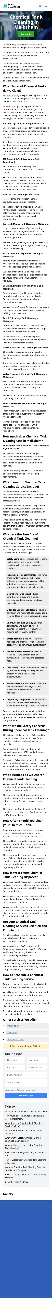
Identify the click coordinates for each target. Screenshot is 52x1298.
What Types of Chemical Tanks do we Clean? (26, 1111)
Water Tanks (13, 1025)
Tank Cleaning (12, 95)
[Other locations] (40, 5)
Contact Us (26, 34)
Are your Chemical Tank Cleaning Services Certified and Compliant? (25, 1169)
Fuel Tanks (12, 1032)
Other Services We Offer (16, 1182)
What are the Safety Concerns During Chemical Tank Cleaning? (23, 1139)
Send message (26, 1095)
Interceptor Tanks (15, 1039)
